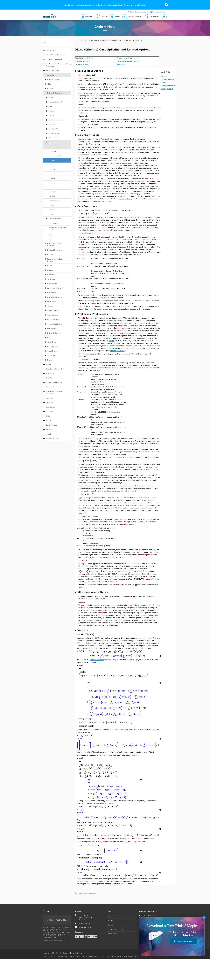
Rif (49, 142)
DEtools (51, 115)
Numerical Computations (55, 297)
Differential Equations (54, 93)
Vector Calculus (52, 315)
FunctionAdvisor (52, 346)
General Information (54, 79)
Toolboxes (49, 429)
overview (54, 151)
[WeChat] (95, 936)
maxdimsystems (55, 201)
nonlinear (54, 165)
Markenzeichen (129, 956)
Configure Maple (51, 425)
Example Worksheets (56, 102)
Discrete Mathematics (54, 250)
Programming (50, 373)
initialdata (53, 196)
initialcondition (53, 223)
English (52, 953)
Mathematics (50, 75)
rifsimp (52, 210)
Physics (48, 364)
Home (77, 40)
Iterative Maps (52, 279)
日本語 (72, 953)
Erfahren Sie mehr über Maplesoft (52, 940)
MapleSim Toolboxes (52, 438)
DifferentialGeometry (54, 333)
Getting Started (51, 50)
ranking (53, 178)
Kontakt (78, 911)
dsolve (51, 97)
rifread (52, 205)
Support (84, 40)
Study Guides (50, 407)
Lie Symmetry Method (56, 120)
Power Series (51, 342)
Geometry (50, 275)
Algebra (49, 84)
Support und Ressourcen (115, 929)
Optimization (51, 301)
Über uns (46, 911)
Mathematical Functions (55, 288)
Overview (53, 183)
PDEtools (52, 124)
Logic (49, 337)
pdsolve (51, 111)
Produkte (111, 916)
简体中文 (79, 953)
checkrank (53, 192)
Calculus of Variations (54, 324)
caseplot (52, 187)
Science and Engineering (54, 382)
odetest (51, 234)
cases (53, 160)
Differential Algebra (55, 133)
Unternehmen (112, 933)
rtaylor (52, 214)
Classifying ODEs (54, 129)
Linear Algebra (52, 284)
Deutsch (65, 953)
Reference (49, 411)
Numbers (50, 360)
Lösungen (111, 920)
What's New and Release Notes (56, 55)
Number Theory (52, 292)
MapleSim (49, 434)
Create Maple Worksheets (55, 59)
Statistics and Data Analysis (55, 369)
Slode (50, 106)
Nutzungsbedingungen (93, 956)
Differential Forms (55, 219)
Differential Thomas (55, 138)
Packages (50, 306)
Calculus (50, 88)
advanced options (57, 156)
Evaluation (50, 254)
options (53, 169)
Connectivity (50, 387)
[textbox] (111, 84)
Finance (49, 266)
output (53, 174)
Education (49, 402)
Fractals (50, 270)
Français (58, 953)
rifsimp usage (54, 147)
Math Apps (49, 398)
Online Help (92, 40)
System (48, 416)
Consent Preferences (117, 956)
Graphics (49, 378)
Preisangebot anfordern (159, 12)
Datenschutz (105, 956)
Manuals (49, 420)
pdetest (51, 239)
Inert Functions (52, 355)
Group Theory (52, 351)
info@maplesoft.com (85, 927)
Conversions (51, 328)
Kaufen (110, 925)
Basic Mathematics (53, 319)
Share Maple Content (53, 70)
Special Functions (53, 310)
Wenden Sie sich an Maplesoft (139, 12)
